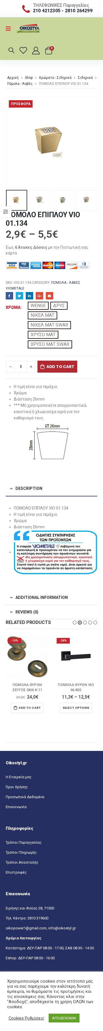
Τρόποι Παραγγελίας (23, 842)
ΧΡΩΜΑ (13, 307)
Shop (29, 78)
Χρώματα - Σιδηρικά (55, 78)
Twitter (19, 295)
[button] (74, 622)
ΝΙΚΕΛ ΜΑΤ (42, 315)
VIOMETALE (15, 288)
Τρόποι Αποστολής (22, 862)
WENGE (38, 305)
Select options (27, 708)
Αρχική (13, 78)
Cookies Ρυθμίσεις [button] (26, 1018)
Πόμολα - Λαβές (20, 84)
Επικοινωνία (16, 807)
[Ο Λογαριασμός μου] (36, 50)
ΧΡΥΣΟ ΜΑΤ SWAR (50, 344)
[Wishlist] (24, 50)
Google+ (39, 295)
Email (49, 295)
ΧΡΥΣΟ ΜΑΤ (43, 334)
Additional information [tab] (41, 597)
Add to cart (60, 366)
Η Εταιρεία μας (18, 777)
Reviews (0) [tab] (26, 612)
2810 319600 (37, 918)
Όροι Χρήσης (17, 787)
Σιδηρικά (85, 78)
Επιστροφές (16, 872)
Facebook (9, 295)
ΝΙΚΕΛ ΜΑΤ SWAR (49, 325)
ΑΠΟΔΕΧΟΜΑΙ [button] (64, 1018)
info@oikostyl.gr (62, 928)
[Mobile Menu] (10, 29)
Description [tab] (28, 488)
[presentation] (13, 142)
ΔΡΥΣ (59, 305)
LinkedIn (29, 295)
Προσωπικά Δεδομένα (25, 797)
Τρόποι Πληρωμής (21, 852)
